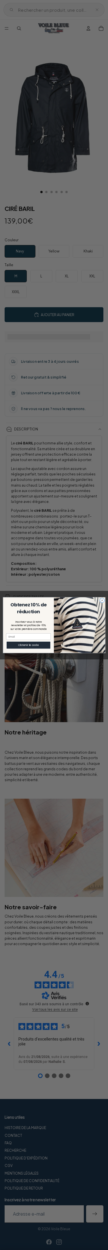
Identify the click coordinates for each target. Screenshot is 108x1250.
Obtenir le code (28, 645)
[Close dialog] (102, 600)
